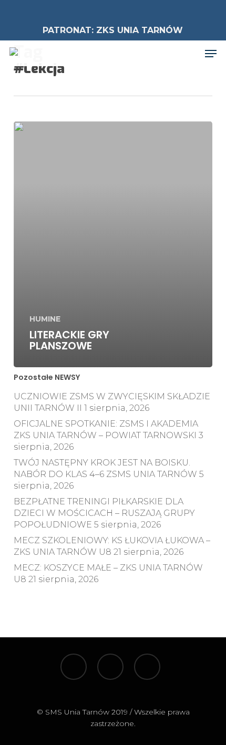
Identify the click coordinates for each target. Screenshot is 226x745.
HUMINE (44, 319)
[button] (211, 53)
